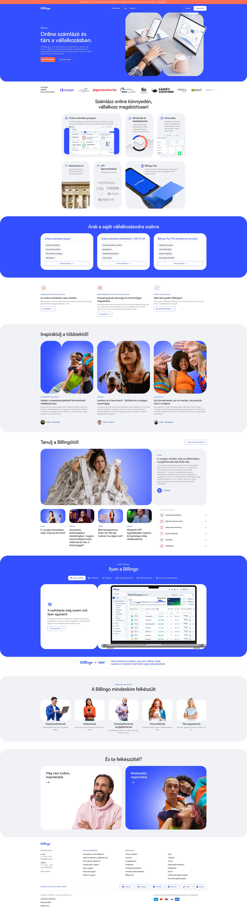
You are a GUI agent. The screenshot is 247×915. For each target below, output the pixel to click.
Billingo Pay (129, 875)
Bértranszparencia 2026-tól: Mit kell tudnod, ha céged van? (110, 533)
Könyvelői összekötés (125, 578)
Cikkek (159, 455)
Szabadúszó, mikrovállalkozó (93, 854)
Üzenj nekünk (45, 871)
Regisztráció (200, 8)
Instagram (143, 887)
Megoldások (129, 850)
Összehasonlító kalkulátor (134, 872)
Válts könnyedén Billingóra (168, 298)
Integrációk (129, 865)
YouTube (158, 887)
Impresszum (45, 906)
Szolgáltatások (130, 861)
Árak (125, 8)
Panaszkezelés (46, 902)
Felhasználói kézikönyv (176, 865)
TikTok (188, 887)
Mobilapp (108, 578)
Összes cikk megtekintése (195, 442)
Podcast (72, 526)
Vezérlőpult (94, 578)
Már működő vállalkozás (91, 861)
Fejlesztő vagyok (89, 875)
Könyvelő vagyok (89, 872)
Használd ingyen (48, 59)
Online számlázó (78, 578)
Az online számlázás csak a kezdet (59, 298)
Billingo (46, 8)
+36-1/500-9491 (46, 867)
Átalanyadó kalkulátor (133, 868)
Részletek (162, 2)
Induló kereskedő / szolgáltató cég (95, 858)
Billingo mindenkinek (90, 850)
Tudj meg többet (55, 628)
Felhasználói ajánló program (178, 875)
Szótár (170, 861)
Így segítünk (47, 309)
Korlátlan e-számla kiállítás (168, 578)
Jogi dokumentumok (48, 899)
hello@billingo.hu (47, 859)
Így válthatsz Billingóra (163, 309)
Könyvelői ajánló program (177, 878)
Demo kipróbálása (65, 59)
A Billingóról (172, 868)
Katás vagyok (88, 868)
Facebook (128, 887)
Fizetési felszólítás (146, 578)
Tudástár (132, 8)
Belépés (187, 8)
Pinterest (173, 887)
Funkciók (128, 858)
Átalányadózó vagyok (91, 865)
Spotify (201, 887)
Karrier (170, 872)
